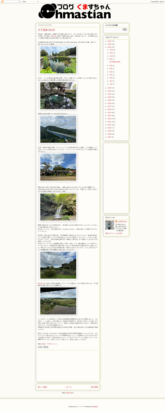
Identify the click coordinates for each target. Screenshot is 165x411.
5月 (111, 72)
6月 (111, 69)
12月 (111, 50)
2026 (110, 41)
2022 (110, 91)
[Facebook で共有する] (45, 347)
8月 (111, 65)
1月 (111, 84)
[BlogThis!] (41, 347)
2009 (110, 131)
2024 (110, 47)
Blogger (95, 406)
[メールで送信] (39, 347)
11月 (111, 53)
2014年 (53, 36)
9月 (111, 59)
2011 (109, 125)
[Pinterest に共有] (47, 347)
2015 (110, 112)
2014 (110, 115)
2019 (110, 100)
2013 (110, 118)
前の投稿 (94, 387)
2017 (110, 106)
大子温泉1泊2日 (46, 29)
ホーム (69, 387)
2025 (110, 44)
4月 (111, 75)
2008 (110, 134)
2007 (110, 137)
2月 (111, 81)
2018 (110, 103)
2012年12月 (41, 283)
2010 (110, 128)
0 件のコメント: (52, 344)
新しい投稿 (42, 387)
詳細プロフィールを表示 (113, 233)
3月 (111, 78)
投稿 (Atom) (70, 393)
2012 (110, 122)
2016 (110, 109)
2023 (110, 88)
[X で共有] (43, 347)
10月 (111, 56)
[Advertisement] (68, 366)
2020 (110, 97)
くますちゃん (122, 221)
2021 (110, 94)
